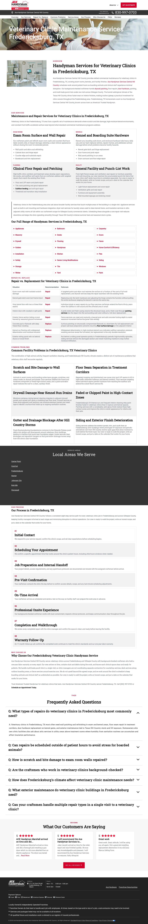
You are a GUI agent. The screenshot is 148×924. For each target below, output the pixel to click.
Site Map (73, 920)
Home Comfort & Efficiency (109, 247)
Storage (18, 266)
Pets (100, 254)
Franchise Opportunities (128, 887)
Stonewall (15, 490)
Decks (59, 235)
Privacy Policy (81, 920)
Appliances (19, 229)
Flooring (60, 241)
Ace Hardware (111, 887)
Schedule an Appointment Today (23, 688)
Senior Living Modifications (67, 260)
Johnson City (16, 481)
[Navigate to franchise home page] (20, 5)
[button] (74, 714)
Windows (102, 266)
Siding (101, 260)
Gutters (18, 247)
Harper (14, 476)
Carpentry (102, 229)
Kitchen (60, 254)
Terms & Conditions (92, 920)
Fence (101, 241)
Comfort (14, 466)
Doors (101, 235)
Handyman (61, 247)
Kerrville (14, 485)
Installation (19, 254)
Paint (101, 273)
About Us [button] (113, 5)
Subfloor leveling (21, 189)
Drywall (18, 241)
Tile (58, 266)
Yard (59, 273)
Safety (17, 260)
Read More (25, 856)
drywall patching (101, 89)
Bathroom (61, 229)
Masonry (18, 235)
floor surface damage (105, 326)
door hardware (123, 89)
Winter (17, 273)
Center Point (16, 461)
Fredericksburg (17, 471)
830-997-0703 (126, 13)
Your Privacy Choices (106, 920)
